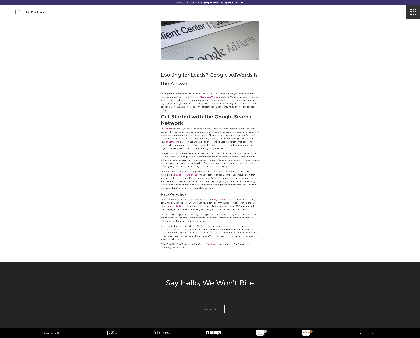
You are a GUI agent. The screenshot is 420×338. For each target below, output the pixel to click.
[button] (413, 12)
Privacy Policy (368, 333)
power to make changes (187, 175)
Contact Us (210, 309)
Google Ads (211, 244)
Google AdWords (209, 97)
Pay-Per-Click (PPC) (223, 199)
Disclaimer (379, 333)
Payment (357, 333)
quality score (172, 142)
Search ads (166, 129)
